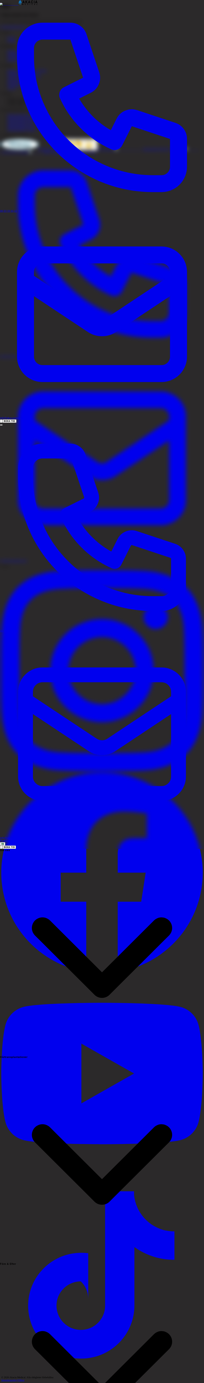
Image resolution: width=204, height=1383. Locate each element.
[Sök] (1, 421)
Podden (5, 840)
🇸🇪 (2, 844)
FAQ (13, 840)
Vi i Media (22, 840)
